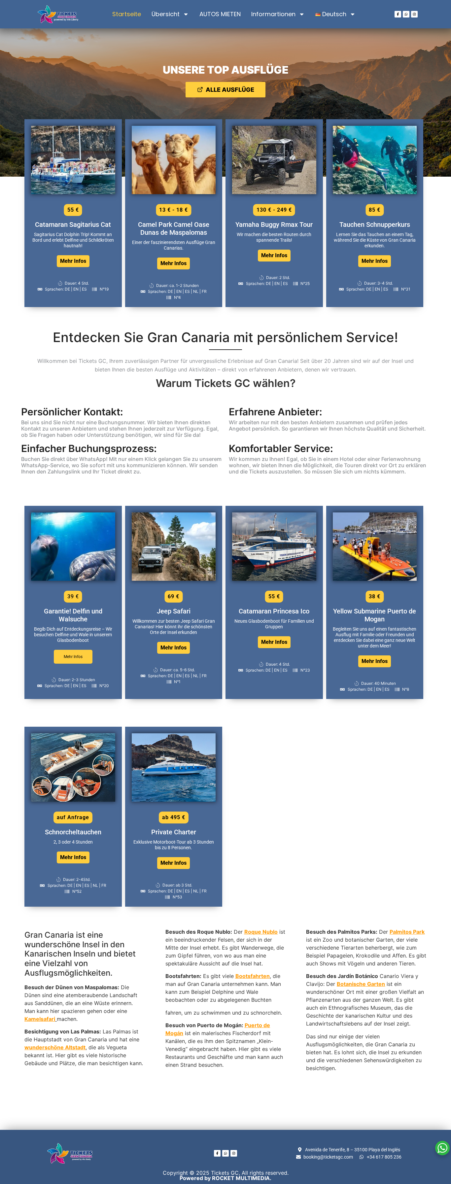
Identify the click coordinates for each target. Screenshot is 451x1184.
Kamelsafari (39, 1019)
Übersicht (166, 14)
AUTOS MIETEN (220, 14)
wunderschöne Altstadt (55, 1047)
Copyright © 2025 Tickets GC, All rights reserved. (226, 1175)
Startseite (126, 14)
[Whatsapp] (406, 14)
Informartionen (273, 14)
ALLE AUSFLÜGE (230, 89)
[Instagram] (414, 14)
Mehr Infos (73, 261)
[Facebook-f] (398, 14)
